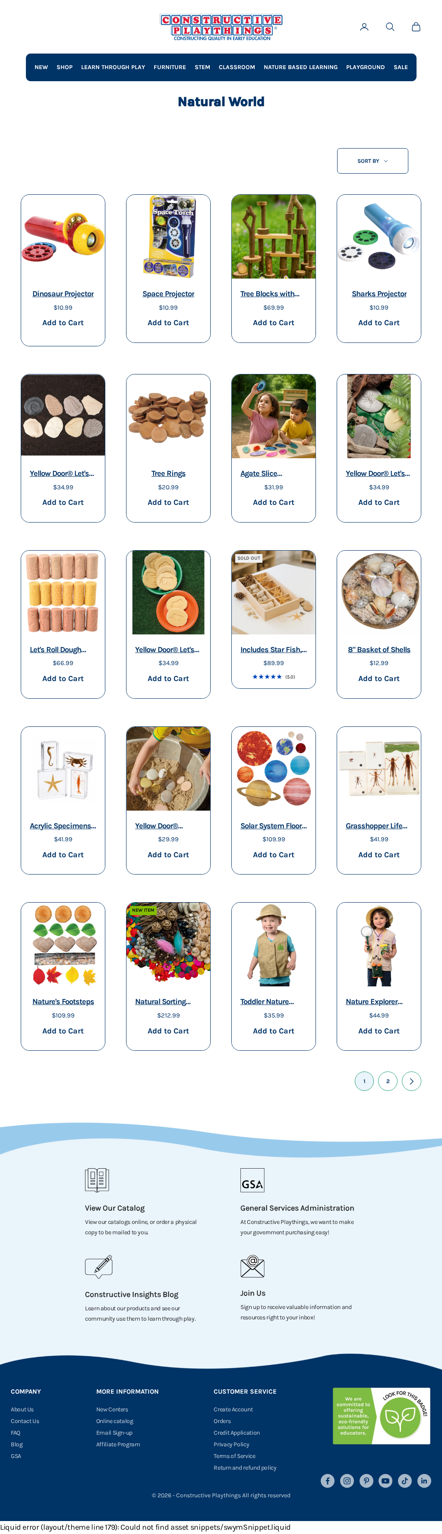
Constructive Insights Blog (131, 1294)
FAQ (15, 1432)
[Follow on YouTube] (385, 1481)
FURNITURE (170, 67)
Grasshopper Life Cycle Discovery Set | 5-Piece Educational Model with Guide (377, 827)
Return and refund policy (245, 1467)
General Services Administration (297, 1208)
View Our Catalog (115, 1208)
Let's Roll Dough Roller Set (55, 650)
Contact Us (25, 1421)
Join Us (252, 1293)
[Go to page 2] (411, 1081)
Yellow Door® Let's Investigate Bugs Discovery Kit (375, 474)
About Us (22, 1409)
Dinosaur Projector (63, 293)
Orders (222, 1421)
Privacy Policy (231, 1444)
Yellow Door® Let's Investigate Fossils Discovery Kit (60, 474)
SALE (401, 67)
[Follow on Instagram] (347, 1481)
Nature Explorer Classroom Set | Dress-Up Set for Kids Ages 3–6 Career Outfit (373, 1002)
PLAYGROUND (365, 67)
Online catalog (114, 1421)
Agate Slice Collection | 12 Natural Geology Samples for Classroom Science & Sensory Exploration (272, 474)
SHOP (65, 67)
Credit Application (237, 1432)
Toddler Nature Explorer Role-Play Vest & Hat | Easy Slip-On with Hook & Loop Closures (270, 1002)
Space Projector (168, 293)
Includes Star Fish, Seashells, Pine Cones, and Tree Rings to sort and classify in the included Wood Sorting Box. (271, 650)
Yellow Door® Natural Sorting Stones (160, 827)
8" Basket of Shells (379, 649)
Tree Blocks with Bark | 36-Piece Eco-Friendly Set (273, 295)
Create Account (233, 1409)
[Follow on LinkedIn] (424, 1481)
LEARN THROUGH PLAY (113, 67)
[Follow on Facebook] (328, 1481)
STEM (202, 67)
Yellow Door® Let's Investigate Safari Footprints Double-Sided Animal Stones (165, 650)
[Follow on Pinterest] (366, 1481)
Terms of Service (234, 1456)
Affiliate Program (118, 1444)
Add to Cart (63, 322)
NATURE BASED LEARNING (301, 67)
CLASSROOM (237, 67)
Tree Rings (169, 473)
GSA (16, 1456)
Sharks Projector (379, 293)
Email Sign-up (114, 1432)
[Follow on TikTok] (405, 1481)
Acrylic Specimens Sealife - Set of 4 (60, 827)
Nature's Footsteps (63, 1001)
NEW (41, 67)
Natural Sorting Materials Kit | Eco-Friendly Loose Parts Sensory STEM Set (168, 1002)
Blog (17, 1444)
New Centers (112, 1409)
